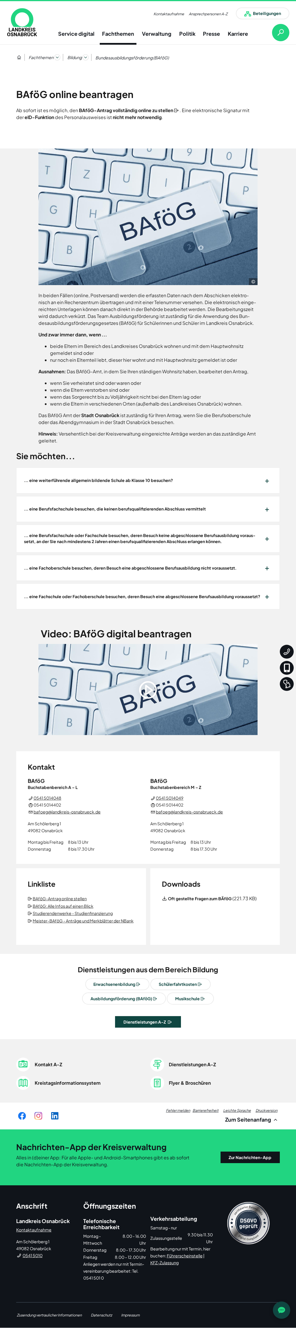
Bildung (74, 57)
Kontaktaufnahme (168, 14)
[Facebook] (22, 1116)
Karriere (238, 33)
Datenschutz (101, 1315)
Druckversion (267, 1110)
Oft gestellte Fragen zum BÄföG (200, 898)
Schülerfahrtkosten (178, 984)
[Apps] (287, 668)
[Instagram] (38, 1116)
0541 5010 (32, 1255)
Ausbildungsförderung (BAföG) (121, 998)
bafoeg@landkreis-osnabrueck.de (67, 811)
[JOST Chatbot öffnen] (281, 1310)
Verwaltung (156, 33)
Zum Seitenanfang (248, 1119)
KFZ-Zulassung (164, 1262)
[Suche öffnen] (276, 32)
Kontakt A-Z (48, 1064)
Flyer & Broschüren (190, 1083)
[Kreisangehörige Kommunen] (287, 684)
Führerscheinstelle (185, 1255)
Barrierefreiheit (206, 1110)
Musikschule (187, 998)
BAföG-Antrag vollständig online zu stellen (126, 110)
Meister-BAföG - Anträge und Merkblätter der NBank (84, 920)
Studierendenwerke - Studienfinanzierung (73, 913)
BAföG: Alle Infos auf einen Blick (63, 906)
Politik (187, 33)
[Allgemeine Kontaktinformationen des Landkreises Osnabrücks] (287, 651)
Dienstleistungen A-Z (145, 1021)
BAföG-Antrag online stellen (60, 898)
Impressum (130, 1315)
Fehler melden (178, 1110)
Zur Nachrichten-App (250, 1157)
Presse (211, 33)
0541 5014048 (47, 797)
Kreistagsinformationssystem (68, 1083)
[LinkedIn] (54, 1116)
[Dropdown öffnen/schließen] (57, 57)
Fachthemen (118, 33)
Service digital (76, 33)
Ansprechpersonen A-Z (208, 14)
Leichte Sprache (237, 1110)
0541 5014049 (169, 797)
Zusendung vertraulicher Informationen (49, 1315)
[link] (22, 22)
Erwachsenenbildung (114, 984)
